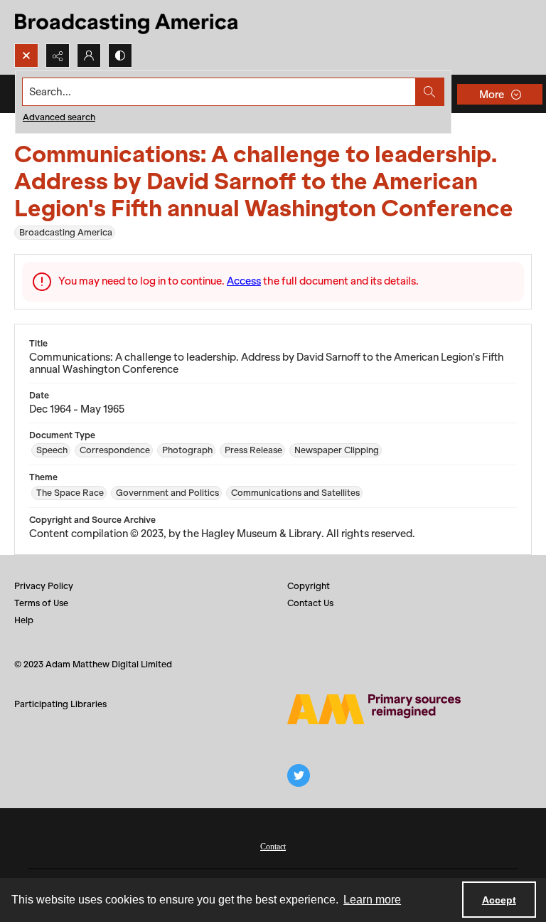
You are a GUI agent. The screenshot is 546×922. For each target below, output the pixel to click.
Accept (499, 900)
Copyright (308, 586)
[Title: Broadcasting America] (127, 21)
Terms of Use (41, 603)
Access (244, 281)
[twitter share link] (298, 775)
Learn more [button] (372, 900)
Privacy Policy (43, 586)
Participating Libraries (60, 704)
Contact (273, 847)
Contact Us (310, 603)
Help (23, 620)
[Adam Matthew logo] (374, 709)
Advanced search (59, 117)
